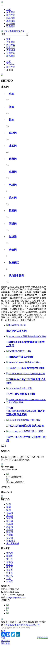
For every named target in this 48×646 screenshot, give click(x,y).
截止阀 (13, 132)
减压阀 (13, 171)
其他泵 (9, 581)
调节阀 (13, 158)
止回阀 (13, 145)
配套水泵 (10, 18)
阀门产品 (10, 15)
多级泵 (9, 570)
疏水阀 (13, 197)
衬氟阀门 (14, 262)
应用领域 (10, 21)
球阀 (11, 93)
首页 (8, 9)
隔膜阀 (13, 223)
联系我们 (10, 26)
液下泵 (9, 573)
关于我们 (10, 12)
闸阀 (11, 106)
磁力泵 (9, 567)
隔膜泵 (9, 556)
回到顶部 (5, 643)
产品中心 (10, 64)
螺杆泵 (9, 576)
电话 (3, 638)
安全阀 (13, 249)
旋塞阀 (13, 210)
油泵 (8, 578)
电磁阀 (13, 184)
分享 (3, 631)
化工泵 (9, 564)
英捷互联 (9, 625)
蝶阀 (11, 119)
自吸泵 (9, 562)
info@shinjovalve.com (15, 597)
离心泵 (9, 553)
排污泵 (9, 559)
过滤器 (13, 236)
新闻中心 (10, 23)
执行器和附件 (16, 275)
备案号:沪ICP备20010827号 (27, 625)
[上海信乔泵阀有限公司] (2, 2)
